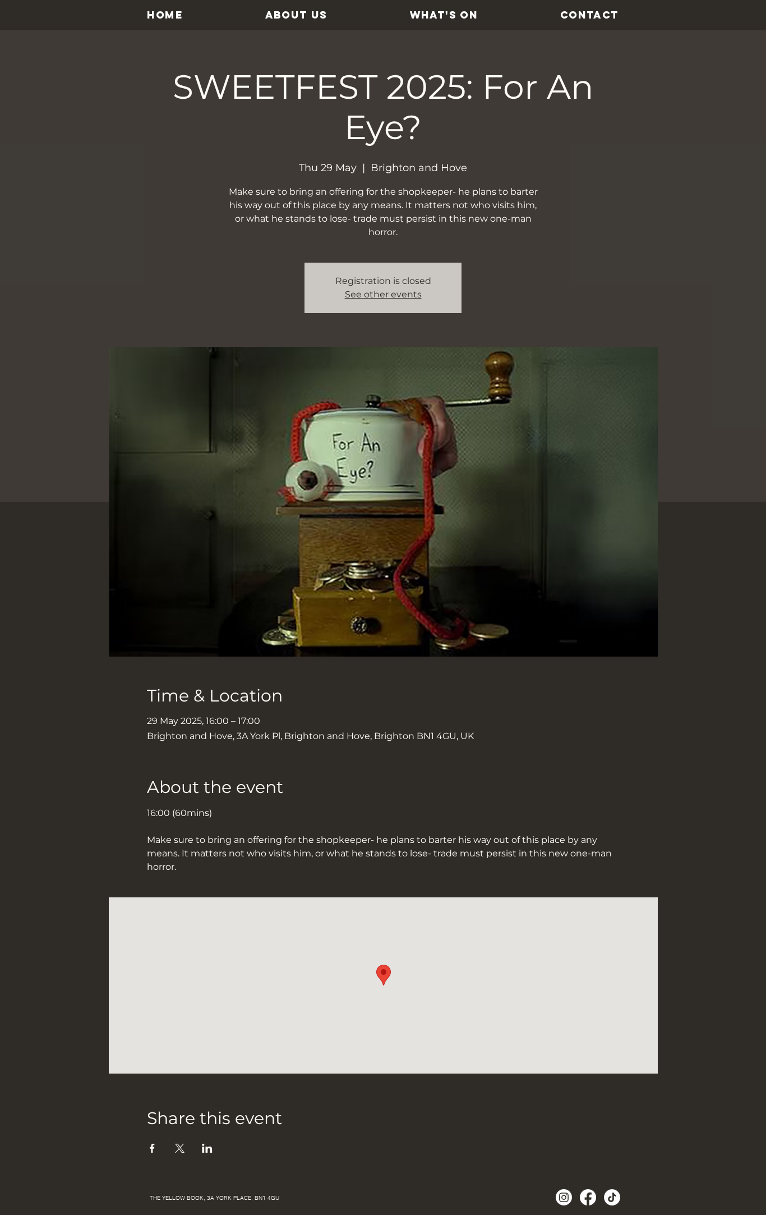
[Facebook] (588, 1197)
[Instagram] (564, 1197)
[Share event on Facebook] (152, 1148)
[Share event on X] (179, 1148)
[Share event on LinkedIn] (207, 1148)
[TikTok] (612, 1197)
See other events (383, 294)
